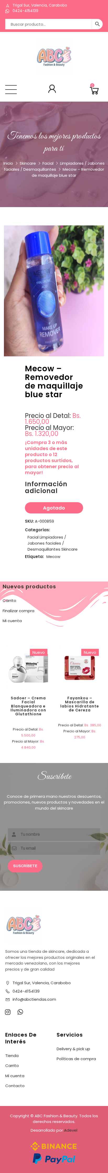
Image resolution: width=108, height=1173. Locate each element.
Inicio (8, 163)
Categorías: (37, 530)
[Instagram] (7, 1012)
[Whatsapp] (20, 1012)
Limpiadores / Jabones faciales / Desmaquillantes (47, 543)
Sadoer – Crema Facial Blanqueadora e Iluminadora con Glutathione (28, 706)
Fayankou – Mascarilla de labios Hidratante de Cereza (79, 704)
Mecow (53, 556)
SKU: (29, 521)
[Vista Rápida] (47, 649)
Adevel (70, 1130)
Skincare (28, 163)
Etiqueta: (34, 556)
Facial (47, 163)
